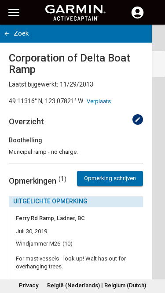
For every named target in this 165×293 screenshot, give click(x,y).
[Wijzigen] (137, 119)
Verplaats (99, 101)
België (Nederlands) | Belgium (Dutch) (96, 285)
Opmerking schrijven (110, 178)
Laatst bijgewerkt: (33, 84)
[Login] (137, 17)
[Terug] (7, 34)
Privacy (28, 285)
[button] (154, 253)
